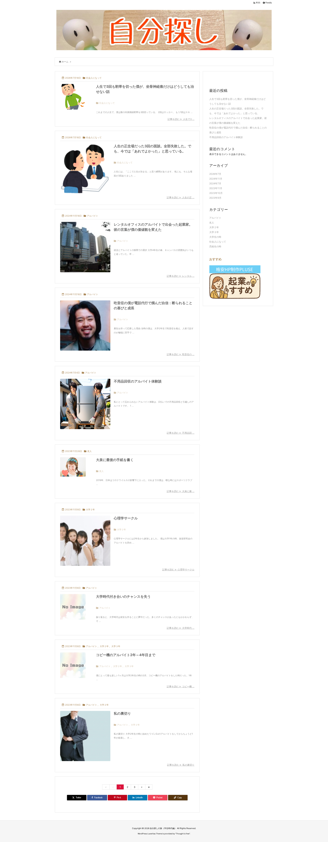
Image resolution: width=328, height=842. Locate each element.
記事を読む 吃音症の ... (180, 354)
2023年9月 (215, 197)
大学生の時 (215, 236)
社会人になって (94, 77)
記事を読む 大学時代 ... (180, 627)
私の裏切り (122, 713)
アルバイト (92, 215)
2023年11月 (215, 188)
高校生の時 (215, 246)
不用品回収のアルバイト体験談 (138, 381)
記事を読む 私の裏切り (180, 764)
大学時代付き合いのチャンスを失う (123, 597)
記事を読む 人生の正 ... (180, 197)
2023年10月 (216, 193)
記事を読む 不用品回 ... (180, 432)
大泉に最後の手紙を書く (115, 460)
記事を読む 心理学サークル (178, 569)
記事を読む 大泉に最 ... (180, 491)
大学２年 (90, 509)
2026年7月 (215, 173)
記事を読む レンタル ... (180, 275)
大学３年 (115, 646)
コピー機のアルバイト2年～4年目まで (125, 655)
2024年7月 (215, 183)
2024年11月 (215, 178)
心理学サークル (126, 518)
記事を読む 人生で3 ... (181, 119)
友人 (89, 451)
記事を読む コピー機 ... (180, 686)
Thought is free (182, 833)
